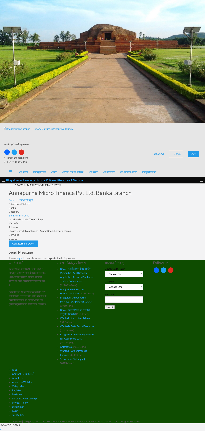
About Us (17, 377)
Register (16, 390)
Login (193, 154)
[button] (0, 429)
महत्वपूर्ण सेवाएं (39, 172)
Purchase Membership (24, 398)
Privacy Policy (20, 402)
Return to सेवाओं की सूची (21, 200)
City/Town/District (115, 268)
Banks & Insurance (19, 215)
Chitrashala (66, 346)
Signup (177, 154)
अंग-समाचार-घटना (128, 172)
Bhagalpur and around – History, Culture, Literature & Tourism (44, 180)
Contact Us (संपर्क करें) (23, 373)
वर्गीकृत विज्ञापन (149, 172)
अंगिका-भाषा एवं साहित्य (72, 172)
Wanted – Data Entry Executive (77, 326)
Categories (18, 386)
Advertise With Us (22, 382)
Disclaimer (18, 406)
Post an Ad (157, 153)
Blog (14, 369)
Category (110, 281)
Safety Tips (18, 414)
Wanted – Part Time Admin (75, 317)
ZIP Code (110, 294)
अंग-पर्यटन (93, 172)
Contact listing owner (23, 243)
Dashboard (18, 394)
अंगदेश (54, 172)
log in (19, 258)
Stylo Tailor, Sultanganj (72, 359)
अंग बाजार (23, 172)
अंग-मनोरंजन (109, 172)
